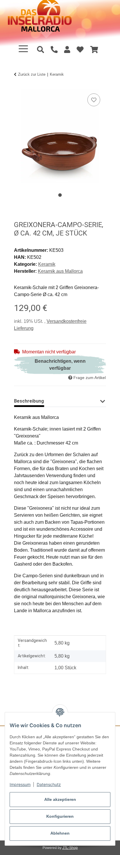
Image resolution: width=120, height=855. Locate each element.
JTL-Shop (70, 848)
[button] (67, 49)
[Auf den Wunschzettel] (93, 99)
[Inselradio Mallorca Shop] (47, 19)
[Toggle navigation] (23, 48)
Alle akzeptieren (60, 799)
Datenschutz (49, 784)
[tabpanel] (60, 136)
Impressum (20, 784)
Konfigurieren (60, 816)
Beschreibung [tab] (29, 401)
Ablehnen (60, 833)
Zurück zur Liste (31, 74)
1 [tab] (60, 195)
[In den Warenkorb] (18, 85)
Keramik (46, 264)
